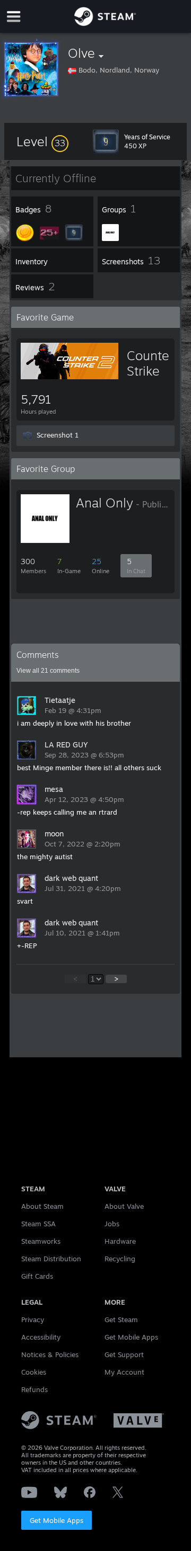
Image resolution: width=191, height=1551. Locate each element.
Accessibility (40, 1337)
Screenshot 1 (58, 435)
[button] (42, 141)
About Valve (124, 1206)
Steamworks (40, 1241)
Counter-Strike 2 (153, 370)
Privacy (32, 1319)
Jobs (112, 1223)
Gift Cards (37, 1276)
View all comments (48, 670)
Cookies (33, 1372)
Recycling (120, 1258)
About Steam (42, 1206)
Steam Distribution (51, 1258)
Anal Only (104, 503)
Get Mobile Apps (56, 1520)
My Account (124, 1372)
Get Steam (121, 1319)
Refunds (34, 1389)
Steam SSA (38, 1223)
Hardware (120, 1241)
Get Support (124, 1354)
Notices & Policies (50, 1354)
